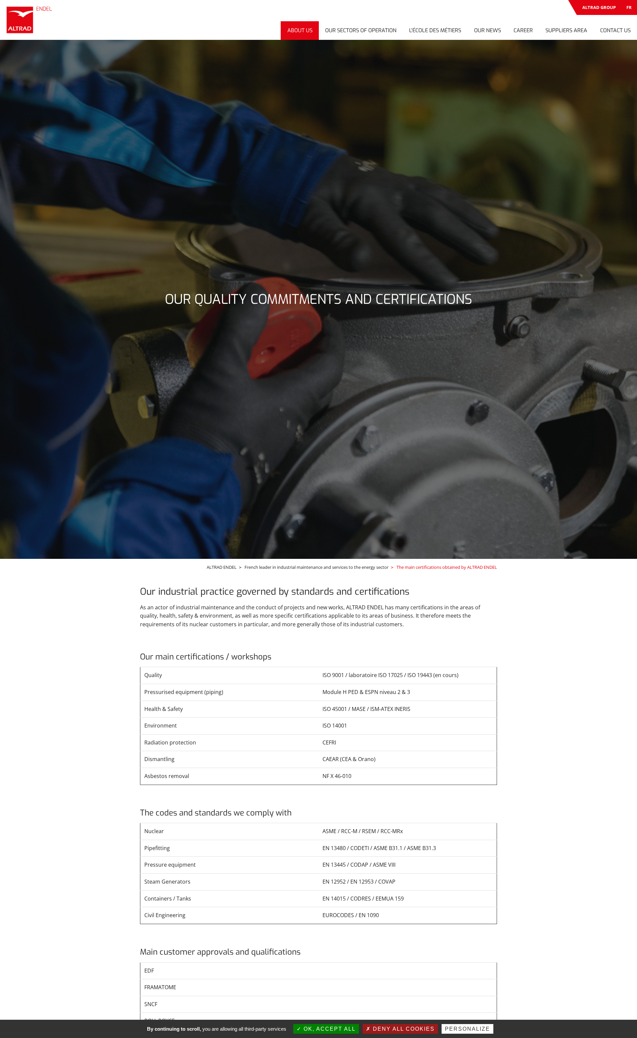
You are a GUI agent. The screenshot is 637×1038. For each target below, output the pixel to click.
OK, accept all (329, 1029)
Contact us (615, 30)
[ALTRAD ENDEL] (30, 20)
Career (523, 30)
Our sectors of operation (360, 30)
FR (629, 7)
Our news (487, 30)
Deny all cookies (403, 1029)
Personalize (467, 1029)
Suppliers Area (566, 30)
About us (300, 30)
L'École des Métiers (435, 30)
